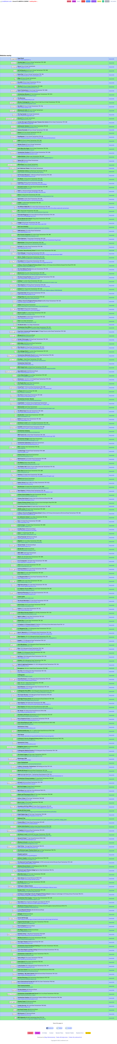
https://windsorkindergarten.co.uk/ (27, 103)
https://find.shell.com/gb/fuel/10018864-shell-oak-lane (32, 192)
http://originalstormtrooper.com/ (26, 923)
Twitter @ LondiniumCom (75, 1037)
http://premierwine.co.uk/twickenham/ (28, 823)
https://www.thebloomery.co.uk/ (26, 99)
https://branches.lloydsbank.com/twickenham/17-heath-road (33, 404)
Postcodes (94, 1)
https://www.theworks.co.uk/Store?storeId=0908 (30, 180)
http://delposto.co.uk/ (23, 658)
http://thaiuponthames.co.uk (25, 943)
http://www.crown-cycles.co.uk (25, 598)
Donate (74, 1)
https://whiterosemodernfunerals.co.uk (28, 166)
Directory (107, 1)
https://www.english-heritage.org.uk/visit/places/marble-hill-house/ (35, 772)
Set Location (113, 1)
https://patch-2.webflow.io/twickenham (28, 91)
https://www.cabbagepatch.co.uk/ (26, 352)
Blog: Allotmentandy (50, 1037)
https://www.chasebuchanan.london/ (27, 680)
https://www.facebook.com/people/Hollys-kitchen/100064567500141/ (35, 158)
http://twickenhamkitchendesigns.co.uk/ (28, 440)
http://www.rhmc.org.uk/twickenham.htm (28, 356)
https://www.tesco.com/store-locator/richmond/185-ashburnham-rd (35, 708)
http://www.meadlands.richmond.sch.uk (28, 907)
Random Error (80, 1033)
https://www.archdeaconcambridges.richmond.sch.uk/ (32, 895)
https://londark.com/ (23, 452)
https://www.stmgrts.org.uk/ (25, 676)
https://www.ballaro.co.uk (24, 420)
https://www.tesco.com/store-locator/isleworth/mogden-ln (33, 903)
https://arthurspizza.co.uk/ (24, 800)
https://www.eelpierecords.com (26, 71)
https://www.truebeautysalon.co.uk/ (27, 322)
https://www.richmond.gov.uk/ (25, 123)
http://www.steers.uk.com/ (24, 188)
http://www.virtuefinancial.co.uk (26, 538)
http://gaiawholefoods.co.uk (25, 646)
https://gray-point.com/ (24, 332)
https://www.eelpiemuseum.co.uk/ (26, 176)
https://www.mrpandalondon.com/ (27, 712)
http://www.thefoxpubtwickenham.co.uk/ (28, 87)
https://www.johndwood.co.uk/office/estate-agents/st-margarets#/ (35, 634)
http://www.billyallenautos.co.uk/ (26, 875)
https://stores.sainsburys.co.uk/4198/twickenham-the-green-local (34, 835)
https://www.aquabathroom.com (26, 372)
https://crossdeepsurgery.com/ (26, 376)
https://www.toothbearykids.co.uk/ (27, 975)
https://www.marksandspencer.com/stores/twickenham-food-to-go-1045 (36, 436)
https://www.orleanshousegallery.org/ (27, 496)
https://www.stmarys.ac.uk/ (25, 768)
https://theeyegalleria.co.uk (25, 991)
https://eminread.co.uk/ (24, 574)
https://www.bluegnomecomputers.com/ (28, 236)
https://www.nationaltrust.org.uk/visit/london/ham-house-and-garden (36, 736)
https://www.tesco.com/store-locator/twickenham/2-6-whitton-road (35, 492)
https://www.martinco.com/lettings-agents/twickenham (32, 274)
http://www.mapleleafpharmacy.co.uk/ (27, 796)
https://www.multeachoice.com (26, 146)
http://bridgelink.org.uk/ (24, 748)
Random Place (59, 1033)
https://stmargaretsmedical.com (26, 752)
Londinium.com (7, 1)
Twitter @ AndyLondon (62, 1037)
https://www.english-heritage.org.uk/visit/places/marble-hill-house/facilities (37, 811)
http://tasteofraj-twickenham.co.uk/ (27, 959)
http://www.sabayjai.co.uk (24, 915)
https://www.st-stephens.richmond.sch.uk (28, 626)
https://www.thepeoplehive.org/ (26, 384)
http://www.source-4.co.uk (24, 119)
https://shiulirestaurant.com (25, 558)
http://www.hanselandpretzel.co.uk (27, 839)
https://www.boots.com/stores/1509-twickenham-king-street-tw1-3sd (35, 196)
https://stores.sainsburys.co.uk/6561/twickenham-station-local (34, 424)
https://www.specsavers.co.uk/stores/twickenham (30, 200)
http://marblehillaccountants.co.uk (26, 550)
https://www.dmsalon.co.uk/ (25, 688)
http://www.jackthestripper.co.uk (26, 788)
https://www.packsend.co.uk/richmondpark (29, 310)
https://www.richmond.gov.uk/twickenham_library (30, 172)
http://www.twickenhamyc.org (25, 364)
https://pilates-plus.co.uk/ (24, 622)
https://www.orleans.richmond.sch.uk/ (27, 504)
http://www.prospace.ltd (24, 911)
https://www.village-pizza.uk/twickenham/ (28, 298)
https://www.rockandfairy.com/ (26, 606)
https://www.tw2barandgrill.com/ (26, 939)
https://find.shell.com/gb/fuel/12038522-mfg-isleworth (32, 1019)
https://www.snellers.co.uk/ (25, 582)
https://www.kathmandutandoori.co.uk (28, 127)
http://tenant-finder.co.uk (24, 546)
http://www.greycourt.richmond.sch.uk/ (28, 971)
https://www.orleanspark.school (26, 500)
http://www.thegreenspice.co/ (25, 963)
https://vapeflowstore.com (24, 931)
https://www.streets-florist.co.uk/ (26, 654)
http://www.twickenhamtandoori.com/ (27, 154)
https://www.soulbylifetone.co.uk (26, 684)
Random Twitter (70, 1033)
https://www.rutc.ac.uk (23, 871)
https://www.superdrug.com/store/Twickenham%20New (32, 184)
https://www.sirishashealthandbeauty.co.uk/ (29, 662)
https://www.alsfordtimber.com (26, 480)
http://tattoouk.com (23, 162)
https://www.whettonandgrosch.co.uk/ (28, 843)
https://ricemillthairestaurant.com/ (27, 83)
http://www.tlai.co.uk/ (23, 666)
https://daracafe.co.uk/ (23, 522)
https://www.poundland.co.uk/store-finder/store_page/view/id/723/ (35, 262)
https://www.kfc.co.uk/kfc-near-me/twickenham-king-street (33, 212)
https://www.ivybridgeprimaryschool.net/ (28, 700)
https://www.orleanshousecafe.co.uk (27, 468)
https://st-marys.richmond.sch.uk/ (26, 266)
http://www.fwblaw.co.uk (24, 232)
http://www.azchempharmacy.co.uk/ (27, 979)
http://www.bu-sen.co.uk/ (24, 220)
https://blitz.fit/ (21, 448)
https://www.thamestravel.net (25, 1003)
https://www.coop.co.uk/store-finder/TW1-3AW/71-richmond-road (34, 388)
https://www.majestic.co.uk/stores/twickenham (30, 542)
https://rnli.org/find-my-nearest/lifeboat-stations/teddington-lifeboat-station (37, 887)
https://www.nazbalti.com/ (24, 107)
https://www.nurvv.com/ (24, 67)
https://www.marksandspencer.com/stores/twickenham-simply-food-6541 (37, 368)
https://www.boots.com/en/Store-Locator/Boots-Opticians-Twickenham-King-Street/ (39, 240)
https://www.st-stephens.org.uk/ (26, 590)
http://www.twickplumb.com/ (25, 947)
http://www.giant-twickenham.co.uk (27, 534)
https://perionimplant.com (24, 927)
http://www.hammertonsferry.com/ (27, 744)
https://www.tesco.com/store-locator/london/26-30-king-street (34, 286)
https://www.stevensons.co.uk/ (26, 380)
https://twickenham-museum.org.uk (27, 95)
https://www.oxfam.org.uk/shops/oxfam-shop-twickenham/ (33, 306)
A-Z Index (44, 1033)
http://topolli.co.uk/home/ (24, 392)
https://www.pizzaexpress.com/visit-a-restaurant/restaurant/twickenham (36, 138)
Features (88, 1)
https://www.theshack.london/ (25, 318)
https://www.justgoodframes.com (26, 1011)
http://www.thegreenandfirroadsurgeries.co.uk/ (30, 756)
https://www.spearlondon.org (25, 510)
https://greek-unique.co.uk (24, 526)
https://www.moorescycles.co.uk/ (26, 314)
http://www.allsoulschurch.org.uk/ (26, 784)
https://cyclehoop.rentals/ (24, 760)
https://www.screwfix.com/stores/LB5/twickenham (31, 428)
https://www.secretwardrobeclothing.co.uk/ (29, 602)
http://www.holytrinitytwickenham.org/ (28, 847)
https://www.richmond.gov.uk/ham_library (28, 879)
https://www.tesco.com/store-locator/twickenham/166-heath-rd (34, 704)
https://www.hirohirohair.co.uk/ (26, 672)
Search (78, 1)
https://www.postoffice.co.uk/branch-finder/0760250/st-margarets (35, 692)
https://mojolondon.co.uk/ (24, 79)
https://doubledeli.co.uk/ (24, 416)
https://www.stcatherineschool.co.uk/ (27, 518)
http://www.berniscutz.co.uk (25, 804)
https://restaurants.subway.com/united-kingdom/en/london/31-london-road (37, 282)
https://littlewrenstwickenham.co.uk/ (27, 614)
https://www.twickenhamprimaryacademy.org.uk (30, 780)
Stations (99, 1)
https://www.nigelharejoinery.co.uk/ (27, 586)
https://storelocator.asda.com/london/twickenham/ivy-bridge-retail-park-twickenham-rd (40, 776)
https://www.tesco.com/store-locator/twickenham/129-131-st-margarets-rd (37, 638)
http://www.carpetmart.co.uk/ (25, 456)
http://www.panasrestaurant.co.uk (26, 134)
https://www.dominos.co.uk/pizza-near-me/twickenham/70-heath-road (36, 476)
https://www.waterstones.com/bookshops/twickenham (32, 244)
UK (103, 1)
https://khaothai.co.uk (23, 472)
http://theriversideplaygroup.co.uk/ (27, 216)
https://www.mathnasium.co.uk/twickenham (29, 460)
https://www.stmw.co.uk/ (24, 578)
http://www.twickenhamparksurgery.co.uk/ (29, 899)
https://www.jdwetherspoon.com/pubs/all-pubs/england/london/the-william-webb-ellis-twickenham (43, 208)
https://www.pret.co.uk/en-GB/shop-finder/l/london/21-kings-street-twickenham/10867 (40, 254)
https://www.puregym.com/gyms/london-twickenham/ (32, 360)
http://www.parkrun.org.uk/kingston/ (27, 855)
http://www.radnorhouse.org (25, 484)
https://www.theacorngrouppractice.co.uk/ (29, 278)
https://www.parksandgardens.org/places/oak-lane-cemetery (33, 228)
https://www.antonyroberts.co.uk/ (26, 570)
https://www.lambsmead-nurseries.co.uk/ (28, 732)
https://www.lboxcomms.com (25, 987)
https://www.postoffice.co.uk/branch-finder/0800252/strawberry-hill (35, 807)
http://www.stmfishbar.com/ (25, 630)
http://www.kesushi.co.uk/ (24, 248)
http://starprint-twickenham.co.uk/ (27, 396)
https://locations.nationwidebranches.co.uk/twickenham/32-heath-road (36, 408)
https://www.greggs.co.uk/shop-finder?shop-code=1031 (32, 224)
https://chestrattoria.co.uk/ (25, 566)
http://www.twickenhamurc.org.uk (26, 995)
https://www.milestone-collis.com (26, 111)
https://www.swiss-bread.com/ (25, 724)
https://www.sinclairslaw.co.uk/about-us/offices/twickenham (33, 488)
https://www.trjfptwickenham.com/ (27, 863)
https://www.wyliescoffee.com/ (26, 618)
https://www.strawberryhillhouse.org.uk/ (28, 716)
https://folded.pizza (23, 204)
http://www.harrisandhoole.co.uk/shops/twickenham (31, 258)
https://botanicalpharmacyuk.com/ (27, 594)
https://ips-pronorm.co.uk (24, 1015)
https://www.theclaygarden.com (26, 115)
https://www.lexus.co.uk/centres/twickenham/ (29, 764)
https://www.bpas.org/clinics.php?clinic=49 (29, 891)
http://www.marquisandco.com (26, 336)
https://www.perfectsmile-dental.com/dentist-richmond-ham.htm (34, 827)
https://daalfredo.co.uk (24, 883)
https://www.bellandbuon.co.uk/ (26, 792)
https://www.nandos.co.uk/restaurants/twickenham (31, 348)
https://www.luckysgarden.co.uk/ (26, 967)
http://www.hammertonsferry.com (26, 728)
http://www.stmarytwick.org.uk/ (26, 150)
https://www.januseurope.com (25, 983)
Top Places (88, 1033)
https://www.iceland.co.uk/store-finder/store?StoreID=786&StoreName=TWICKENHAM (40, 290)
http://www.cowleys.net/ (24, 1007)
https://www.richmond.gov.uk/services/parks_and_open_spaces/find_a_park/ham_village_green (42, 819)
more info (111, 59)
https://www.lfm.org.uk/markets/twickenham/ (29, 400)
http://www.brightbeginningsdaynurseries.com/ (30, 815)
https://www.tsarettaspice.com (26, 63)
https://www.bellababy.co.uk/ (25, 344)
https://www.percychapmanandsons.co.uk (28, 720)
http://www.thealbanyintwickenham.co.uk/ (29, 464)
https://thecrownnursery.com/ (25, 696)
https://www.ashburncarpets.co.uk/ (27, 859)
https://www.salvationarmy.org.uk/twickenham (30, 935)
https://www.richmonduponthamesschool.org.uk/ (30, 851)
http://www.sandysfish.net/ (25, 340)
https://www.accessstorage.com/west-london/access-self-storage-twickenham (38, 919)
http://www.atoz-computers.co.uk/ (26, 562)
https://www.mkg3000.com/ (25, 554)
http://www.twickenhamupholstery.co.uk (28, 444)
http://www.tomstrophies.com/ (26, 951)
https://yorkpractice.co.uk (24, 270)
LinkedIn (69, 1028)
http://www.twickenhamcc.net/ (26, 955)
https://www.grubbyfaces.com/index (27, 530)
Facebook (50, 1028)
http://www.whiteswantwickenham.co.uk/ (28, 412)
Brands (83, 1)
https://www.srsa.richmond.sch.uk (26, 740)
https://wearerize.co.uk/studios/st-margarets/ (29, 650)
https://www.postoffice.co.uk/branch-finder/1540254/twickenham (34, 328)
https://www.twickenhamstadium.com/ (28, 999)
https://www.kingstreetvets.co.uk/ (26, 294)
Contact (51, 1033)
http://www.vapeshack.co (24, 59)
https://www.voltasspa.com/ (25, 610)
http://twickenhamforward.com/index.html (29, 432)
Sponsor (69, 1)
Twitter (60, 1028)
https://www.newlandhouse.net (26, 867)
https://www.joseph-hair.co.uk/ (25, 642)
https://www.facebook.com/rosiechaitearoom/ (30, 75)
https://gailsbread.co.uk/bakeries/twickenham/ (30, 142)
